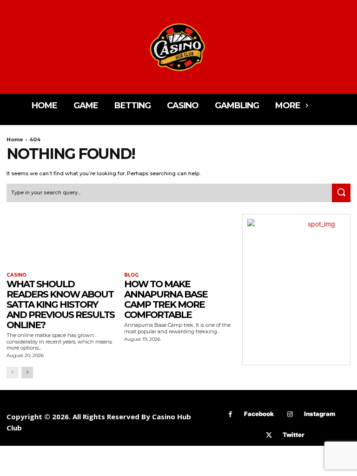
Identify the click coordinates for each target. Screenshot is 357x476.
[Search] (341, 193)
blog (131, 275)
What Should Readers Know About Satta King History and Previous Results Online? (60, 304)
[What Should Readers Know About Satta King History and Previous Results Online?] (61, 241)
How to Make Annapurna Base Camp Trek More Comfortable (165, 299)
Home (15, 139)
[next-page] (27, 372)
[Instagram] (290, 414)
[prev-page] (12, 372)
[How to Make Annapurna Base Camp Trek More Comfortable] (178, 241)
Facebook (259, 413)
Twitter (293, 434)
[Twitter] (269, 435)
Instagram (319, 413)
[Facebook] (230, 414)
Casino (16, 275)
